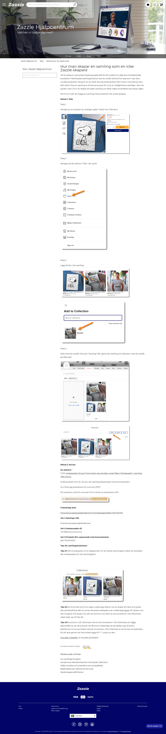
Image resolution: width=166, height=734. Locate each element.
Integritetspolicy (126, 731)
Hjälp (99, 56)
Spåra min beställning (59, 708)
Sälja (41, 61)
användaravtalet (112, 731)
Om (20, 706)
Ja (85, 648)
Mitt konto (55, 706)
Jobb (79, 56)
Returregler (55, 710)
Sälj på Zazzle (142, 706)
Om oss (68, 56)
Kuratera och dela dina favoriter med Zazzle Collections (84, 662)
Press (89, 56)
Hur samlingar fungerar (70, 659)
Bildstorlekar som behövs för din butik (76, 669)
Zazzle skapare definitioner (72, 672)
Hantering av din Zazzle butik (57, 61)
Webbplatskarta (103, 706)
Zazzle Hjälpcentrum (29, 61)
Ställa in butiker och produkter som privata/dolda (81, 666)
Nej (89, 648)
